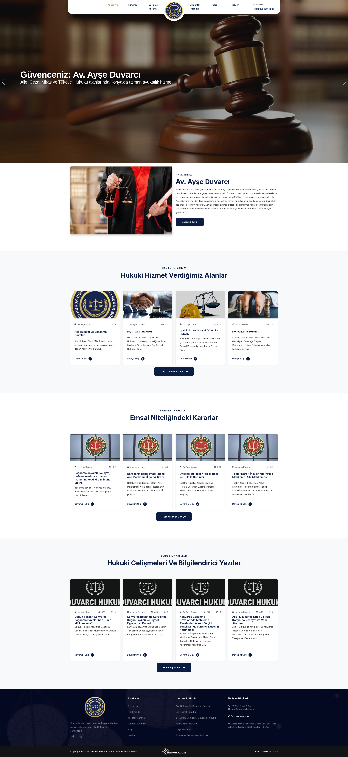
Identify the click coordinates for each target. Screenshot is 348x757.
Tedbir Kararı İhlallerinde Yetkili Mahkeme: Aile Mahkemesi (252, 475)
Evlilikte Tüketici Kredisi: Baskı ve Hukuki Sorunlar (199, 475)
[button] (3, 82)
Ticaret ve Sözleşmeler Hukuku (192, 735)
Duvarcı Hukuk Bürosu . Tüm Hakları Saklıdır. (113, 751)
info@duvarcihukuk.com (243, 709)
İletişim (235, 5)
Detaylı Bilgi (80, 358)
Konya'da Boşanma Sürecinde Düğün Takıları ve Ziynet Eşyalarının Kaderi (147, 620)
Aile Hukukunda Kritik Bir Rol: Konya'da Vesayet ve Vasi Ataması (251, 620)
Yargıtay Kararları (153, 7)
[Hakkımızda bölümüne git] (176, 137)
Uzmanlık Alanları (195, 7)
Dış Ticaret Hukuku (139, 331)
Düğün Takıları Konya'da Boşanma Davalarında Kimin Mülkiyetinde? (92, 620)
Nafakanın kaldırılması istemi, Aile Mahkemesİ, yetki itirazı (146, 475)
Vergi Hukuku (183, 729)
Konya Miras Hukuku (245, 331)
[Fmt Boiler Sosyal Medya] (73, 736)
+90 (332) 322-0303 (241, 705)
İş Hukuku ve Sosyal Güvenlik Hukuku (196, 717)
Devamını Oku (81, 504)
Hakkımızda (134, 712)
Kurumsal (133, 5)
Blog (215, 5)
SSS (257, 751)
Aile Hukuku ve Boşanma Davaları (193, 706)
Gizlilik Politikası (270, 751)
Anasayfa (113, 5)
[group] (174, 81)
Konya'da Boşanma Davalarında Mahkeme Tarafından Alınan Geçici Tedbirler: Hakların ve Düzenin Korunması (199, 623)
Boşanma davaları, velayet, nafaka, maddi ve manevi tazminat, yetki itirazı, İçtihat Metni (92, 477)
